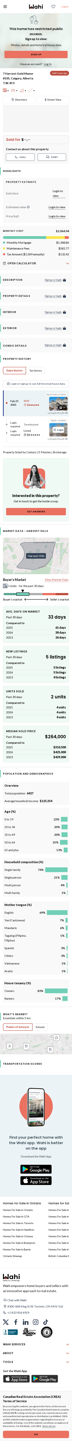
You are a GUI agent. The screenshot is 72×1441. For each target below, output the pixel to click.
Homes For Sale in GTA (16, 1216)
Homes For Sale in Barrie (17, 1249)
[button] (28, 207)
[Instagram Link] (35, 1322)
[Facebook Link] (15, 1322)
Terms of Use (48, 1426)
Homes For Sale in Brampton (19, 1242)
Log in (64, 6)
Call (22, 157)
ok (36, 1434)
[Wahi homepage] (36, 6)
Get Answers (36, 511)
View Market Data (56, 579)
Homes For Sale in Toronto (18, 1223)
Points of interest (17, 1027)
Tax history (35, 370)
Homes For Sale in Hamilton (18, 1229)
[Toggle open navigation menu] (5, 6)
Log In (48, 64)
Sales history (14, 370)
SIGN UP (36, 54)
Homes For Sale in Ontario (18, 1209)
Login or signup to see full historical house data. (38, 383)
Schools (40, 1027)
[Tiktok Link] (45, 1322)
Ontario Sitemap (12, 1256)
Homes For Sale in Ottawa (18, 1236)
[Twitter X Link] (5, 1322)
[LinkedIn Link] (25, 1322)
